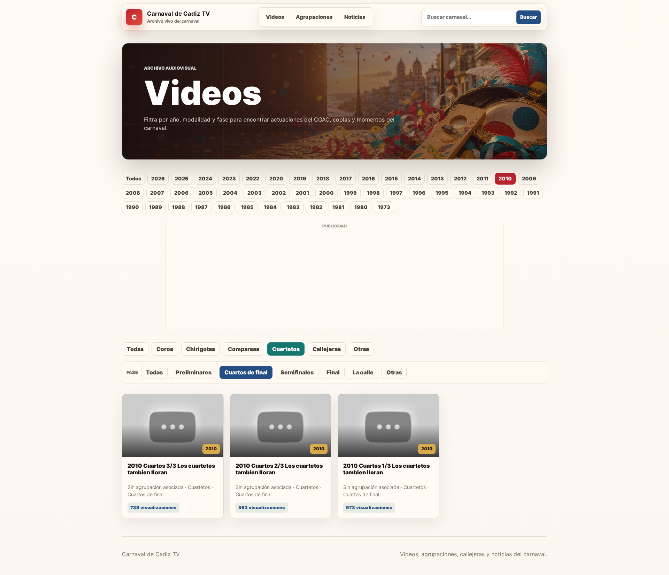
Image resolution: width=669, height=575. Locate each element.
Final (333, 372)
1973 (384, 207)
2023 (229, 178)
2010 (505, 178)
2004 (230, 193)
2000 (326, 193)
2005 (206, 193)
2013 (437, 178)
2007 (157, 193)
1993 (488, 193)
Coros (164, 348)
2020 (276, 178)
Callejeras (327, 348)
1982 (316, 207)
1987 (201, 207)
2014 (414, 178)
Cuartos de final (246, 372)
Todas (135, 348)
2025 (182, 178)
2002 (279, 193)
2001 (302, 193)
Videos (275, 17)
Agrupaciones (314, 17)
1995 (442, 193)
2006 (181, 193)
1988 (178, 207)
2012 (460, 178)
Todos (133, 178)
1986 (224, 207)
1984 (270, 207)
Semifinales (297, 372)
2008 (133, 193)
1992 (511, 193)
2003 (254, 193)
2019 (299, 178)
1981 (338, 207)
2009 (529, 178)
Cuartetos (286, 348)
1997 (396, 193)
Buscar (528, 17)
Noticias (355, 17)
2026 (158, 178)
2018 (322, 178)
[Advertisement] (334, 280)
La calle (363, 372)
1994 (465, 193)
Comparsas (243, 348)
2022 (252, 178)
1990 (132, 207)
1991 (533, 193)
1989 (155, 207)
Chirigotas (200, 348)
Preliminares (194, 372)
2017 (345, 178)
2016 (368, 178)
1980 (361, 207)
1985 (247, 207)
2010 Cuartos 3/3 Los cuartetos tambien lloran (171, 469)
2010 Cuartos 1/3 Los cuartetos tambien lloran (386, 469)
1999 (350, 193)
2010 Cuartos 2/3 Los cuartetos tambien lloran (279, 469)
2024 (205, 178)
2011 (483, 178)
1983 (293, 207)
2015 (391, 178)
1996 (419, 193)
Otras (361, 348)
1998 (373, 193)
